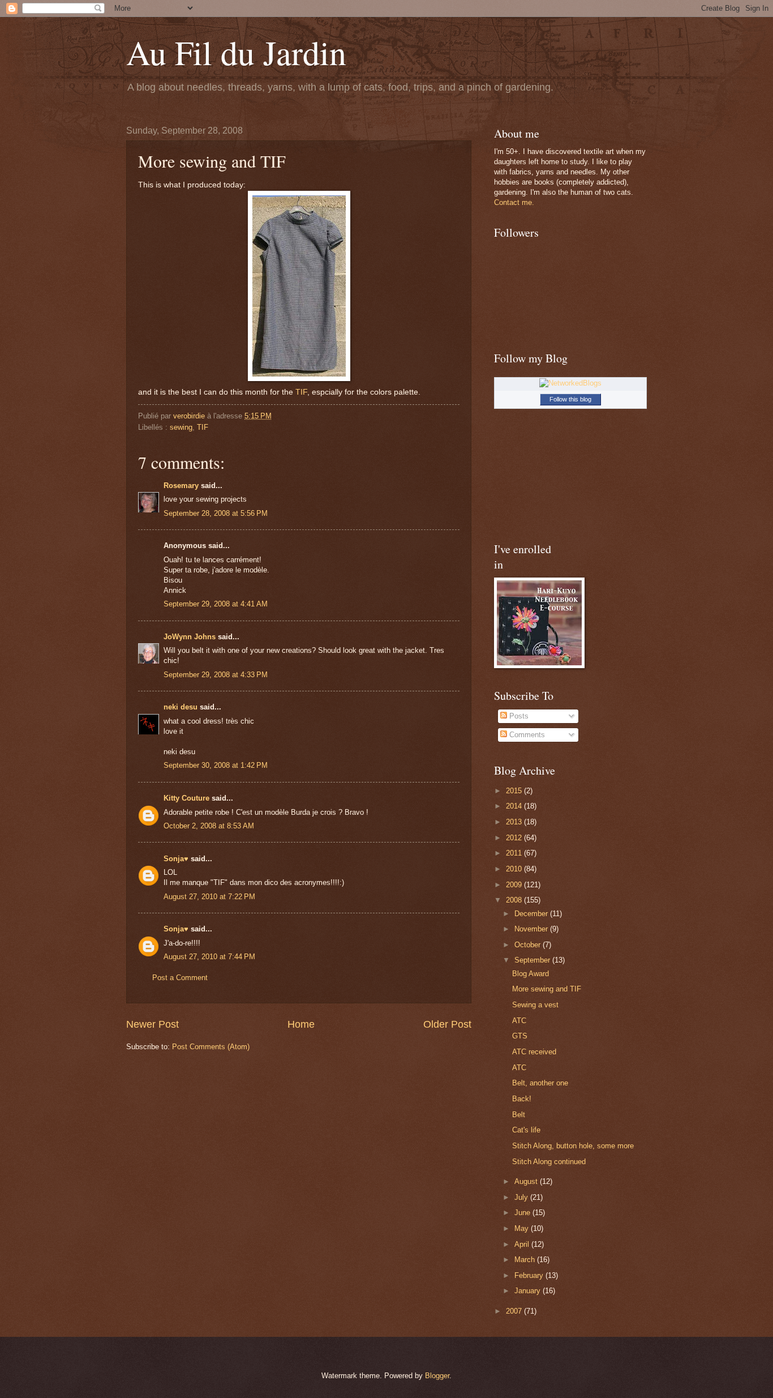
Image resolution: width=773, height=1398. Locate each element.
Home (301, 1024)
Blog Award (530, 973)
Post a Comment (180, 977)
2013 (515, 822)
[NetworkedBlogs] (570, 383)
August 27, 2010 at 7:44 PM (209, 956)
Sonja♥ (176, 858)
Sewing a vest (535, 1005)
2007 (515, 1311)
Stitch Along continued (549, 1161)
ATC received (534, 1052)
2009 (515, 884)
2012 (515, 837)
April (522, 1244)
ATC (519, 1020)
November (532, 929)
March (525, 1259)
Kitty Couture (186, 798)
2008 (515, 900)
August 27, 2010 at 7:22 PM (209, 896)
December (532, 913)
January (528, 1290)
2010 (515, 869)
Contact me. (514, 202)
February (530, 1275)
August (527, 1181)
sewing (181, 427)
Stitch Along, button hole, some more (573, 1146)
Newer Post (152, 1024)
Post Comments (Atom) (211, 1046)
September (533, 960)
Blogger (437, 1375)
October (528, 944)
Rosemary (181, 485)
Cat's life (526, 1130)
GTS (519, 1036)
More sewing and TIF (546, 989)
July (522, 1197)
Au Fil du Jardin (236, 52)
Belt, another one (540, 1083)
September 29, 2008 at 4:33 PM (216, 674)
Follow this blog (570, 399)
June (523, 1212)
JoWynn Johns (190, 636)
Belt (518, 1114)
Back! (521, 1099)
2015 (515, 790)
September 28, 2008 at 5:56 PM (216, 513)
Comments (526, 734)
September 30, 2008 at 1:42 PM (216, 765)
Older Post (447, 1024)
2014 (515, 806)
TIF (301, 392)
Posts (518, 716)
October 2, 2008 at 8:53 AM (209, 826)
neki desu (180, 707)
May (522, 1228)
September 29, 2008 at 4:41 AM (216, 604)
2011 (515, 853)
